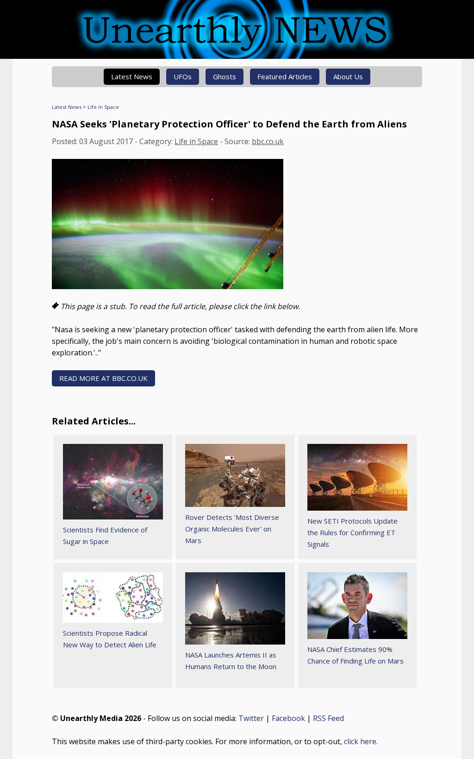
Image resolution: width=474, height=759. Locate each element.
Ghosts (224, 76)
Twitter (251, 718)
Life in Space (103, 106)
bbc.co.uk (268, 141)
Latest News (131, 76)
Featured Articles (284, 76)
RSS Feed (328, 718)
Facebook (288, 718)
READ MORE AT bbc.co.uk (103, 378)
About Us (348, 76)
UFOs (183, 76)
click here (360, 741)
